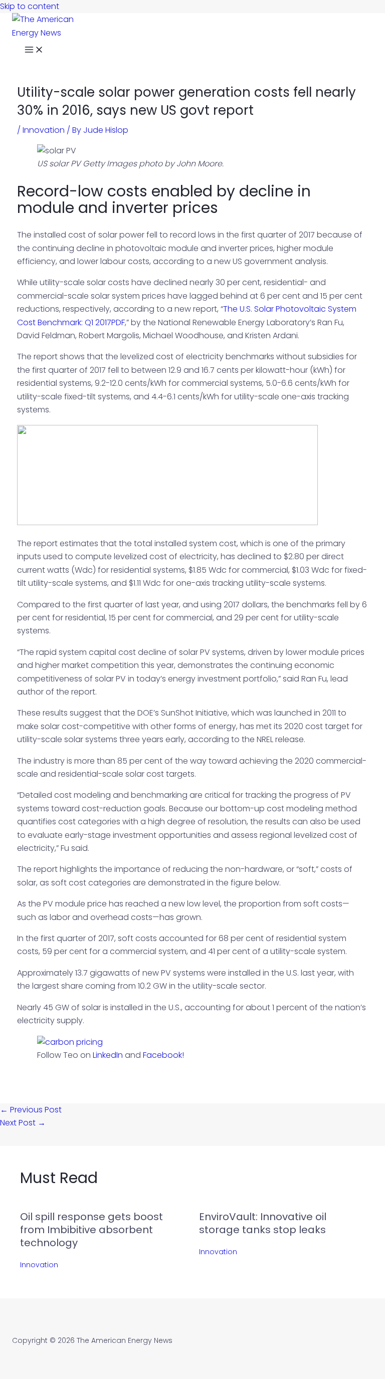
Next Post (23, 1122)
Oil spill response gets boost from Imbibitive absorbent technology (91, 1230)
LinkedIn (108, 1055)
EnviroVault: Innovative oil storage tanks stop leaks (262, 1223)
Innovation (44, 130)
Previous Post (31, 1109)
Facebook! (163, 1055)
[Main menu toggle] (34, 51)
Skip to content (29, 6)
